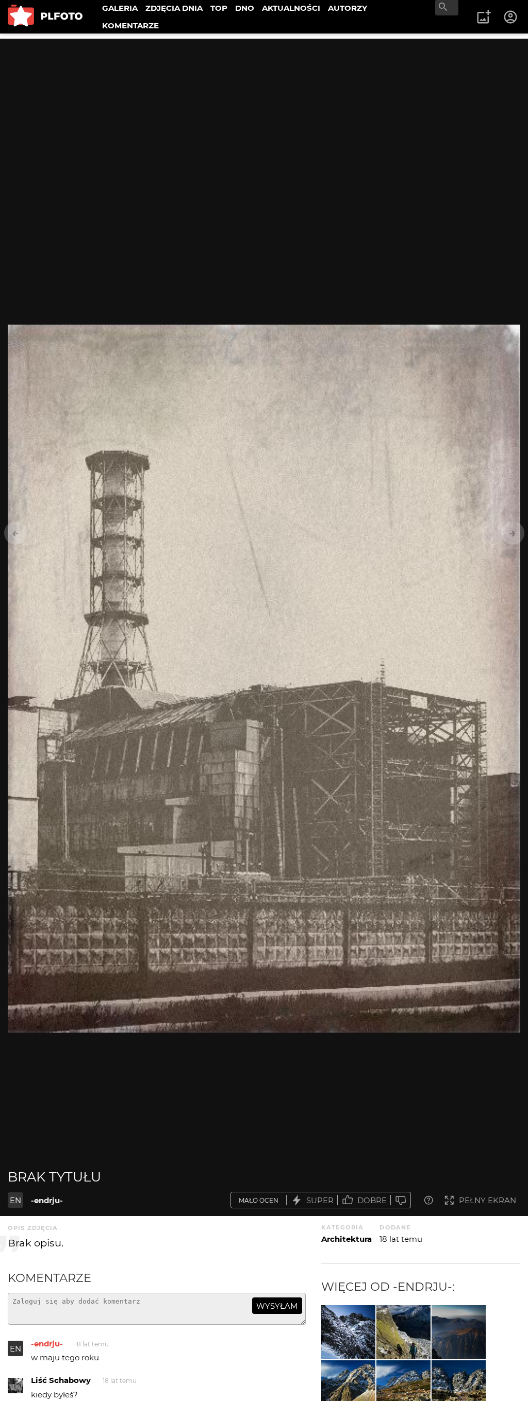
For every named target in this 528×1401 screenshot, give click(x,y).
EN (15, 1200)
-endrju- (47, 1200)
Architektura (346, 1239)
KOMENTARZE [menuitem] (130, 25)
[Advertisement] (264, 111)
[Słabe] (400, 1200)
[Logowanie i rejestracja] (511, 17)
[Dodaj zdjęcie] (483, 17)
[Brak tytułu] (348, 1332)
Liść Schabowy (61, 1380)
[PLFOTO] (45, 17)
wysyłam (277, 1306)
